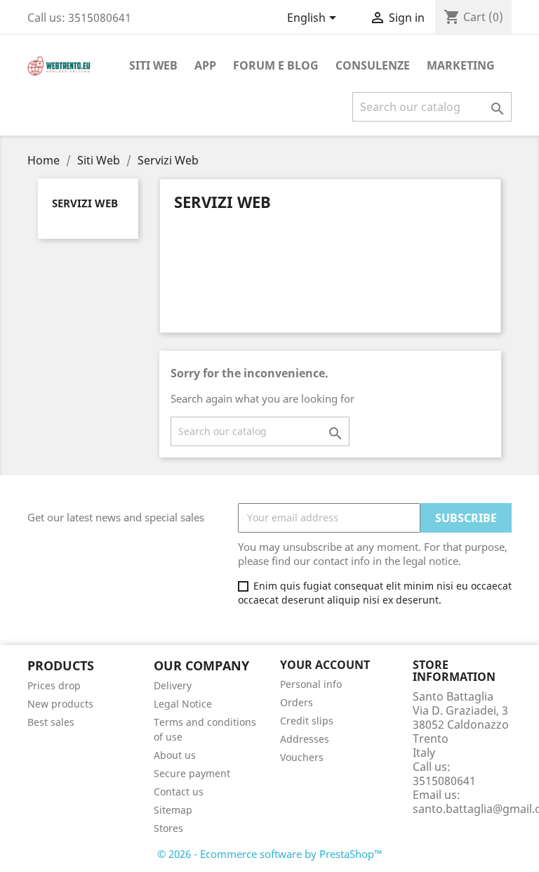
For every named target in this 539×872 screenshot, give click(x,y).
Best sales (50, 722)
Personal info (311, 684)
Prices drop (54, 685)
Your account (325, 664)
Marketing (461, 65)
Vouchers (302, 757)
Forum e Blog (276, 65)
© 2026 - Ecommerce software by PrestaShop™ (269, 854)
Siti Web (153, 65)
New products (60, 703)
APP (205, 65)
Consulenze (372, 65)
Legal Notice (183, 703)
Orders (296, 702)
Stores (168, 828)
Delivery (173, 685)
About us (175, 755)
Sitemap (173, 809)
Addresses (304, 739)
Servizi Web (85, 203)
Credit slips (306, 720)
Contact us (179, 791)
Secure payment (192, 773)
